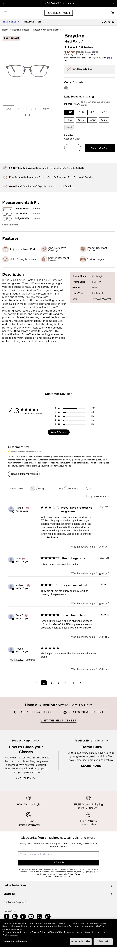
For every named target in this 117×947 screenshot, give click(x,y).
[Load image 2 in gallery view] (21, 109)
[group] (58, 885)
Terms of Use (56, 932)
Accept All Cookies (80, 941)
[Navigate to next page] (80, 682)
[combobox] (49, 488)
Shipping (68, 55)
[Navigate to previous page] (36, 682)
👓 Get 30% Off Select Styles (58, 3)
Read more (52, 537)
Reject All (103, 941)
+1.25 (70, 128)
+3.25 (105, 120)
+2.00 (105, 112)
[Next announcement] (113, 3)
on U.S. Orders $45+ (88, 808)
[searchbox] (18, 488)
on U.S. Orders (88, 824)
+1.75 (93, 112)
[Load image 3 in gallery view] (33, 109)
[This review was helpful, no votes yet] (100, 546)
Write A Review (58, 432)
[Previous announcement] (3, 3)
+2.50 (70, 120)
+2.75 (82, 120)
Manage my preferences (14, 941)
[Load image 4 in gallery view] (46, 109)
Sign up (58, 862)
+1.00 (70, 112)
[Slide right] (29, 115)
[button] (5, 12)
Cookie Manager (10, 935)
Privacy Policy (38, 932)
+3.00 (93, 120)
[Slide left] (25, 115)
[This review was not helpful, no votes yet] (106, 546)
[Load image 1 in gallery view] (8, 109)
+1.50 (82, 112)
